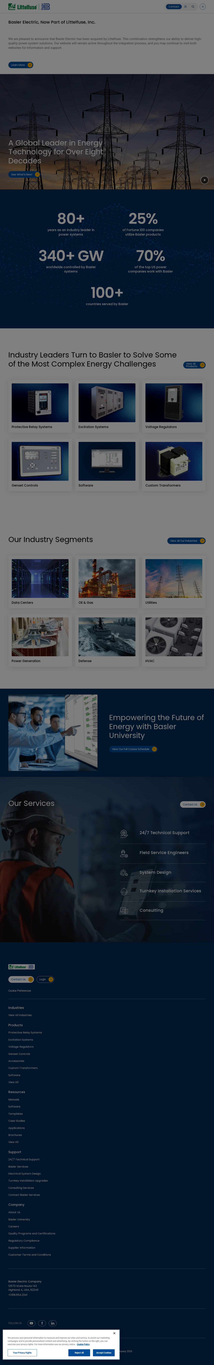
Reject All (79, 1352)
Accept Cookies (104, 1352)
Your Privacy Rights (22, 1352)
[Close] (114, 1333)
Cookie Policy (83, 1344)
